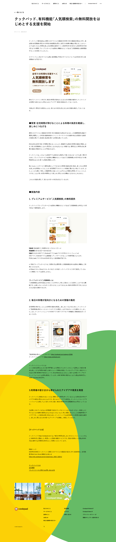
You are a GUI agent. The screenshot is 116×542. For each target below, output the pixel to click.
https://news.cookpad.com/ (52, 357)
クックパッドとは (35, 465)
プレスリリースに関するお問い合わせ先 (42, 470)
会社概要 (32, 468)
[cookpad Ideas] (58, 492)
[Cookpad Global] (92, 3)
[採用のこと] (27, 492)
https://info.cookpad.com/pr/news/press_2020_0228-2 (45, 457)
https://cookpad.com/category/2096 (62, 354)
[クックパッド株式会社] (21, 509)
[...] (101, 3)
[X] (44, 526)
